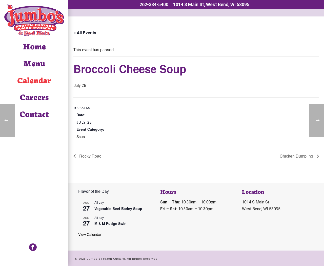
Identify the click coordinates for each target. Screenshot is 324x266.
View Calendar (90, 234)
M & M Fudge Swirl (110, 223)
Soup (80, 136)
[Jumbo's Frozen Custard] (34, 20)
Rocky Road (90, 156)
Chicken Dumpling (297, 156)
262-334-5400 (153, 4)
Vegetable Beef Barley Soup (118, 208)
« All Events (84, 32)
